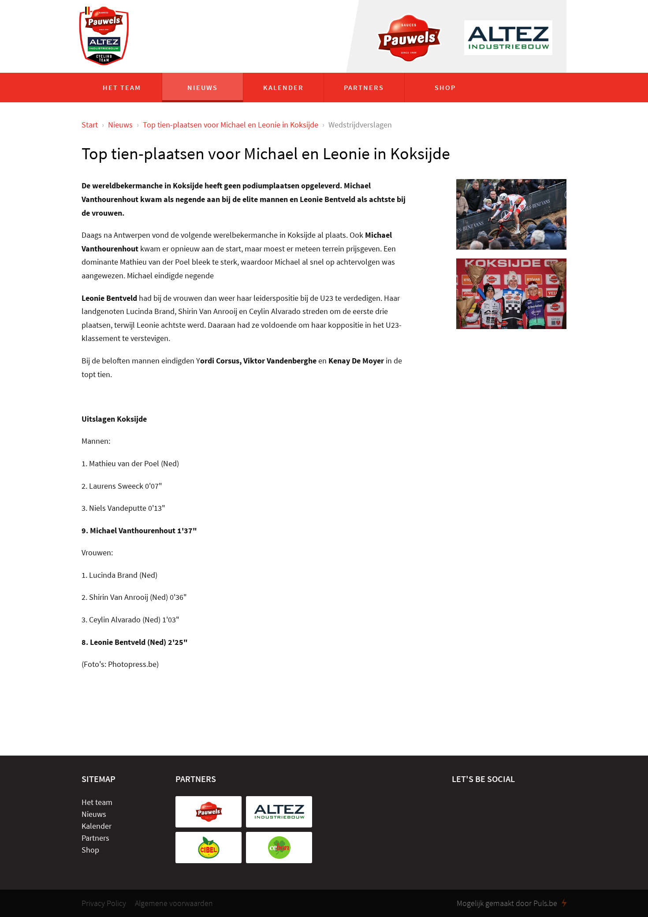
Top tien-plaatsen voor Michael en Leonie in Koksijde (230, 125)
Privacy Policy (104, 903)
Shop (445, 87)
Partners (364, 87)
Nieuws (202, 87)
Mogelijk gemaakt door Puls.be (507, 903)
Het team (122, 87)
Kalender (283, 87)
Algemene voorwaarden (174, 903)
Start (90, 125)
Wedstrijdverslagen (360, 125)
